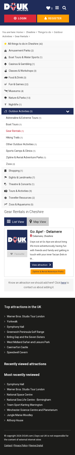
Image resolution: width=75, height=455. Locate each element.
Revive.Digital (36, 445)
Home (19, 32)
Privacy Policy (21, 445)
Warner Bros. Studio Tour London (26, 316)
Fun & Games (18, 84)
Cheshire (30, 32)
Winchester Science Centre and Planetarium (32, 409)
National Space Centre (20, 394)
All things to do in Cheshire (25, 43)
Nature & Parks (19, 97)
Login (22, 18)
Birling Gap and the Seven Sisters (26, 337)
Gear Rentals (21, 36)
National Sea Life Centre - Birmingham (29, 399)
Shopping (15, 170)
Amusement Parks (21, 50)
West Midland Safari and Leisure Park (28, 342)
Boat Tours (14, 124)
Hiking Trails (14, 137)
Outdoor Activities (20, 111)
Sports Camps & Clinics (20, 150)
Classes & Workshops (22, 70)
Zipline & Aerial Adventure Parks (26, 157)
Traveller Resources (21, 197)
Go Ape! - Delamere (46, 231)
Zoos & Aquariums (20, 204)
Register (55, 18)
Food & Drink (17, 77)
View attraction (40, 265)
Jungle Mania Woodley (20, 415)
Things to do (44, 32)
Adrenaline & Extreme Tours (23, 117)
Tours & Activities (20, 190)
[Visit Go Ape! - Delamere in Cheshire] (17, 240)
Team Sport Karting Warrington (25, 404)
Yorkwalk (12, 321)
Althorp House (15, 420)
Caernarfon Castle (17, 347)
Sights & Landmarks (21, 177)
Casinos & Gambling (21, 64)
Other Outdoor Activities (21, 144)
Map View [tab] (39, 222)
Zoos (10, 163)
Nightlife (15, 104)
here (63, 282)
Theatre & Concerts (21, 184)
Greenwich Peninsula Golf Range (25, 331)
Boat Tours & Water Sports (25, 57)
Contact (8, 445)
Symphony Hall (15, 326)
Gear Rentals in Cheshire (24, 212)
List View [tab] (17, 222)
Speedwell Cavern (17, 352)
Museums (15, 91)
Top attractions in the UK (22, 307)
